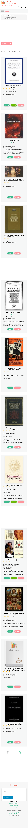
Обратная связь (14, 805)
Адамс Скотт (9, 144)
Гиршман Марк (10, 241)
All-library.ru (14, 785)
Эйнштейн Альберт (11, 489)
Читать (7, 105)
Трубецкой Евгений (11, 619)
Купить (14, 105)
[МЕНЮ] (2, 11)
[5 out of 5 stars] (9, 142)
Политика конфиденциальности (14, 807)
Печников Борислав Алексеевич (14, 374)
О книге (21, 105)
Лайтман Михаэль (10, 433)
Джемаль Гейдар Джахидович (13, 728)
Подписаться (7, 797)
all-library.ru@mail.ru (14, 803)
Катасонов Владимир (11, 674)
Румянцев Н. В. (10, 316)
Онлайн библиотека (11, 2)
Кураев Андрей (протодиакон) (13, 564)
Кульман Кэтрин (10, 185)
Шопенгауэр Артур (11, 91)
